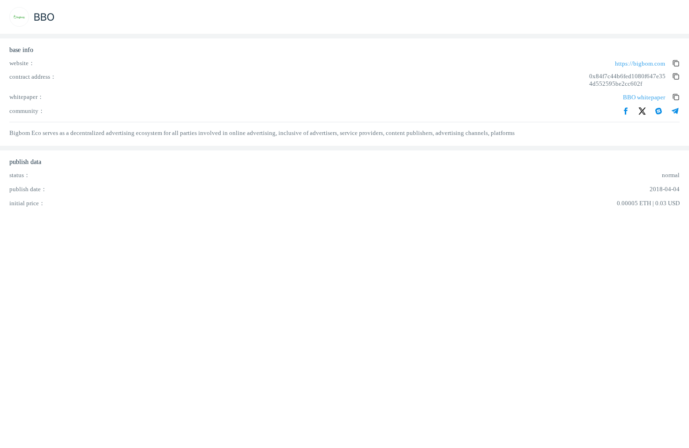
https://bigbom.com (640, 63)
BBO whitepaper (644, 97)
